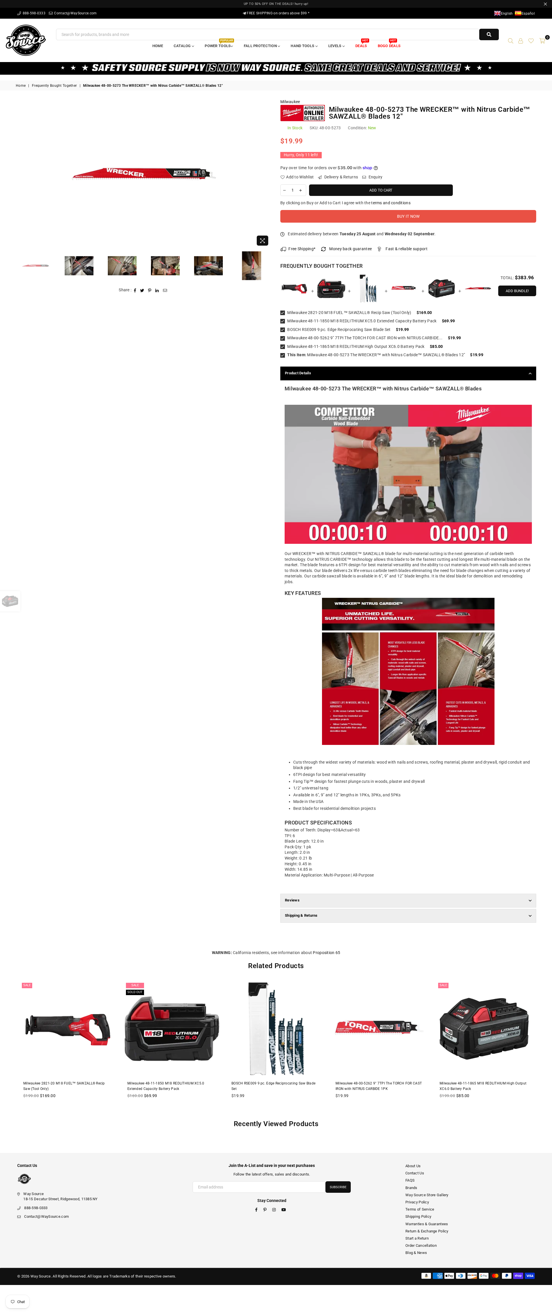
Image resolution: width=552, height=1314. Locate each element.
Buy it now (408, 216)
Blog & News (416, 1253)
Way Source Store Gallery (426, 1195)
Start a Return (417, 1238)
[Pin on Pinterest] (150, 290)
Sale (27, 985)
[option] (144, 173)
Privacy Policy (417, 1202)
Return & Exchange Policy (426, 1231)
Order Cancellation (421, 1245)
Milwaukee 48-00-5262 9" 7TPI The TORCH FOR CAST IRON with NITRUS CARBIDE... (364, 338)
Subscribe (338, 1187)
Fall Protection (261, 46)
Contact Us (414, 1173)
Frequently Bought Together (54, 86)
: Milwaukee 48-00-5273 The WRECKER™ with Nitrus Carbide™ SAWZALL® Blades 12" (376, 354)
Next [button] (267, 174)
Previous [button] (21, 174)
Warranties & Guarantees (426, 1224)
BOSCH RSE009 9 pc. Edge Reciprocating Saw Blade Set (338, 329)
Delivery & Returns (340, 177)
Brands (411, 1188)
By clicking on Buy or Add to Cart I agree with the (345, 203)
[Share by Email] (165, 290)
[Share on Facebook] (135, 290)
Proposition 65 (326, 952)
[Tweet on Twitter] (142, 290)
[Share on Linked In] (157, 290)
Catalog (183, 46)
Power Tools (219, 44)
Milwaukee (290, 101)
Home (157, 46)
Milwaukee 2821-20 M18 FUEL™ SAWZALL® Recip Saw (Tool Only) (348, 312)
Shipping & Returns (301, 915)
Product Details (298, 373)
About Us (413, 1166)
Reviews (292, 900)
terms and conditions (391, 203)
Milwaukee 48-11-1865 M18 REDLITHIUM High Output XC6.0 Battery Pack (355, 346)
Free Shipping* (301, 248)
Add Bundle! (517, 291)
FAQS (410, 1180)
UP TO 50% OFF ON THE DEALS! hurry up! (276, 4)
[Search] (510, 40)
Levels (335, 46)
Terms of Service (419, 1209)
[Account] (521, 40)
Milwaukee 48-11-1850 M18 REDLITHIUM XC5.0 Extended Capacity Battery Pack (361, 321)
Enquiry (374, 177)
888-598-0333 (33, 13)
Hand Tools (303, 46)
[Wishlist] (531, 40)
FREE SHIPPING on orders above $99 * (277, 13)
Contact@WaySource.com (75, 13)
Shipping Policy (418, 1216)
